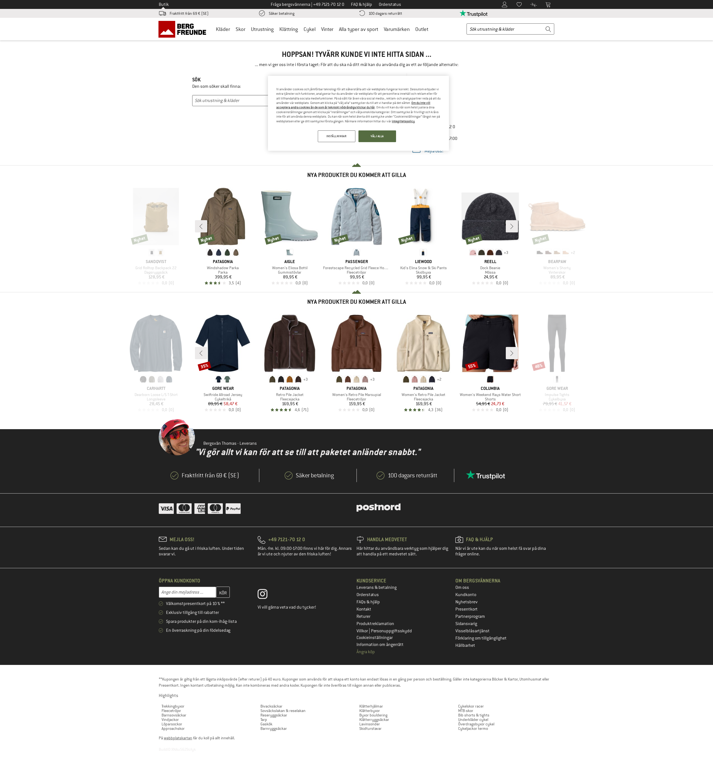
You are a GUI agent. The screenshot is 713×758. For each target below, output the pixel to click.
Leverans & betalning (376, 587)
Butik (164, 4)
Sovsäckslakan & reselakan (283, 710)
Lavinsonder (369, 724)
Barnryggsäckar (273, 728)
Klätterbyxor (369, 710)
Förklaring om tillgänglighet (481, 638)
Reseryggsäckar (273, 715)
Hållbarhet (465, 645)
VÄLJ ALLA (377, 136)
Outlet (421, 29)
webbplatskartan (178, 737)
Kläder (223, 29)
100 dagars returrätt (385, 13)
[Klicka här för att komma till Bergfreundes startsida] (184, 29)
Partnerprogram (470, 616)
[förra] (201, 226)
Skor (240, 29)
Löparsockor (172, 724)
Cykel (310, 29)
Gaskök (266, 724)
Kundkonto (465, 594)
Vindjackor (170, 719)
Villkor (362, 631)
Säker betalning (281, 13)
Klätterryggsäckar (374, 719)
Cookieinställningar (374, 637)
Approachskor (173, 728)
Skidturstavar (370, 728)
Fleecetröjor (171, 710)
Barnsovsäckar (174, 715)
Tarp (263, 719)
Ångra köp (365, 652)
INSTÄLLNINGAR (336, 136)
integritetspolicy (403, 121)
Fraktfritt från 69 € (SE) (189, 13)
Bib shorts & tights (473, 715)
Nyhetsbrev (466, 602)
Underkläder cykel (473, 719)
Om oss (462, 587)
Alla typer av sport (358, 29)
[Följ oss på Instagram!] (267, 595)
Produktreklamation (375, 623)
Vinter (327, 29)
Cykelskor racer (471, 706)
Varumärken (397, 29)
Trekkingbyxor (173, 706)
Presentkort (466, 609)
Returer (363, 616)
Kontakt (363, 609)
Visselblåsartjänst (472, 631)
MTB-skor (465, 710)
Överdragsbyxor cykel (476, 724)
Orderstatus (367, 594)
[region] (358, 113)
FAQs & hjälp (368, 602)
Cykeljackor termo (473, 728)
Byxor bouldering (373, 715)
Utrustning (262, 29)
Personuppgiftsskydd (391, 631)
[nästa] (512, 226)
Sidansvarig (466, 623)
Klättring (288, 29)
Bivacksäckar (271, 706)
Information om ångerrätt (380, 644)
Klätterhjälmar (371, 706)
